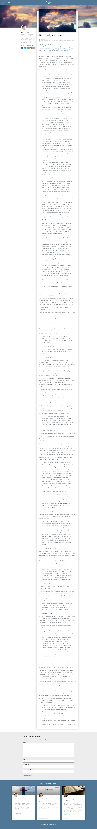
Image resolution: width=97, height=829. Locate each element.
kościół (57, 40)
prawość (69, 40)
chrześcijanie (47, 40)
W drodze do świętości (45, 799)
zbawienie (73, 40)
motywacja (61, 40)
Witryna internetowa (28, 769)
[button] (22, 48)
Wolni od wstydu (18, 799)
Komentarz (26, 742)
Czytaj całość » (17, 813)
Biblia (42, 40)
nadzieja (65, 40)
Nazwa (25, 759)
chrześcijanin (53, 40)
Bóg (44, 40)
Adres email (26, 764)
